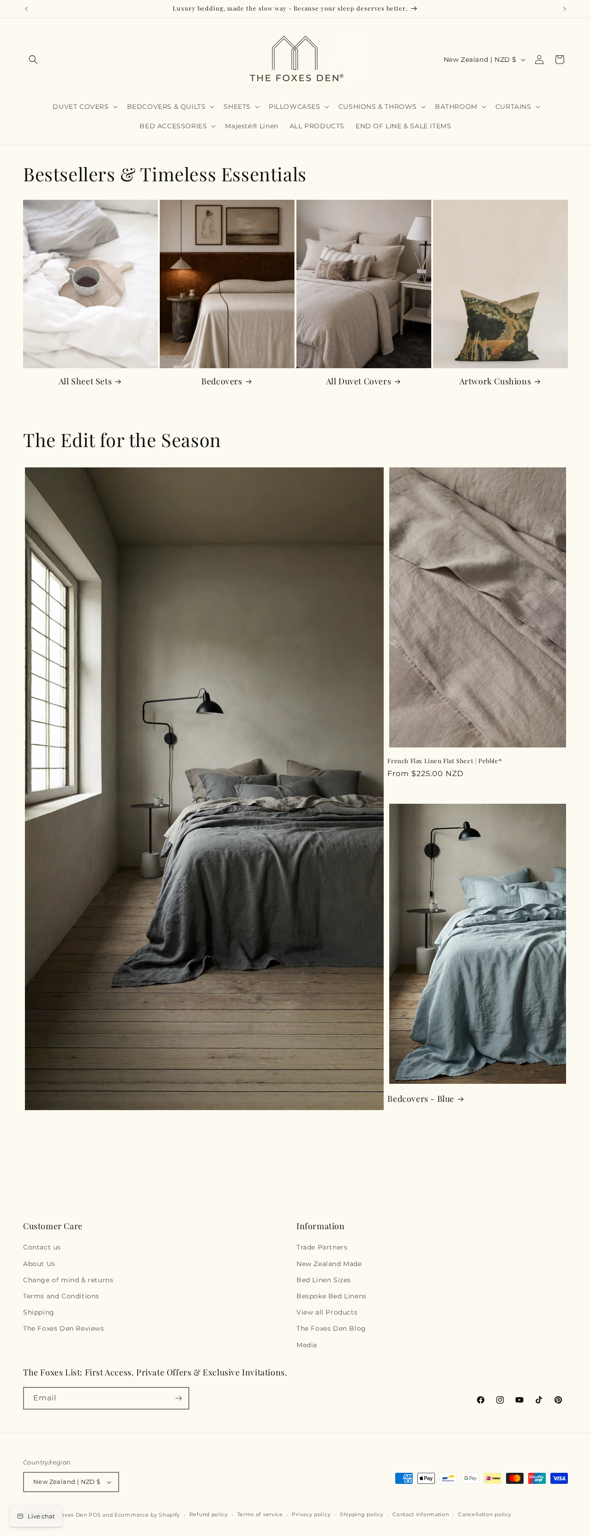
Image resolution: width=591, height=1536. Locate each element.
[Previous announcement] (26, 9)
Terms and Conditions (61, 1296)
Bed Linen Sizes (323, 1280)
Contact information (420, 1514)
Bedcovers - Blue (420, 1099)
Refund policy (208, 1514)
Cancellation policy (484, 1514)
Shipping (38, 1312)
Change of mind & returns (68, 1280)
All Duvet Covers (359, 381)
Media (306, 1345)
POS (95, 1515)
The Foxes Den (67, 1515)
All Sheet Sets (85, 381)
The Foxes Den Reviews (63, 1328)
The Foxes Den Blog (331, 1328)
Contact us (42, 1247)
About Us (39, 1264)
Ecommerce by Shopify (147, 1515)
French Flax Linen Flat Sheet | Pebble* (444, 761)
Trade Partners (321, 1247)
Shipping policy (362, 1514)
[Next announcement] (565, 9)
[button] (33, 59)
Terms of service (260, 1514)
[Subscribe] (178, 1398)
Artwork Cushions (495, 381)
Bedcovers (221, 381)
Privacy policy (311, 1514)
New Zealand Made (329, 1264)
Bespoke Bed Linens (331, 1296)
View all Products (326, 1312)
